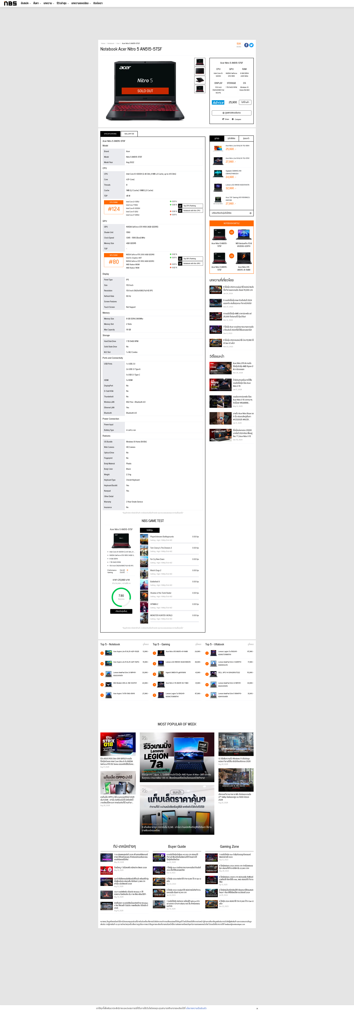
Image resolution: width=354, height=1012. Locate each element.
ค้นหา (36, 3)
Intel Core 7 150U (132, 205)
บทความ (48, 3)
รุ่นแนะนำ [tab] (246, 138)
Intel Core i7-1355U (132, 215)
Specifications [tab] (110, 134)
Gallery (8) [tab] (129, 134)
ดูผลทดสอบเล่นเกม (233, 113)
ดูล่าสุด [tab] (216, 138)
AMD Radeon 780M (132, 268)
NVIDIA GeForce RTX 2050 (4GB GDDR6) (140, 254)
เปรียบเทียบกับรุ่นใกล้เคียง (221, 213)
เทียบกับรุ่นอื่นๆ (121, 611)
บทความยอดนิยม (79, 3)
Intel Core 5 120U (132, 212)
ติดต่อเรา (98, 3)
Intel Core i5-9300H (133, 208)
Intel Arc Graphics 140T (134, 258)
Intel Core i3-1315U (132, 202)
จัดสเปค (24, 3)
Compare (237, 119)
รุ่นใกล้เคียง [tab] (231, 138)
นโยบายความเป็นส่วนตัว (196, 1008)
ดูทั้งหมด (146, 644)
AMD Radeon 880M (133, 264)
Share (227, 119)
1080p (150, 530)
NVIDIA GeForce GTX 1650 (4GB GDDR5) (140, 261)
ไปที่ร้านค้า (245, 102)
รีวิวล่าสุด (62, 3)
